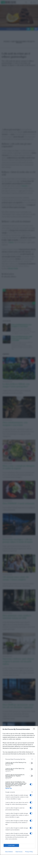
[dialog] (19, 790)
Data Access (19, 851)
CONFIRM (11, 845)
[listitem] (19, 759)
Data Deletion (9, 851)
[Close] (34, 729)
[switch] (31, 763)
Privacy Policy (29, 851)
